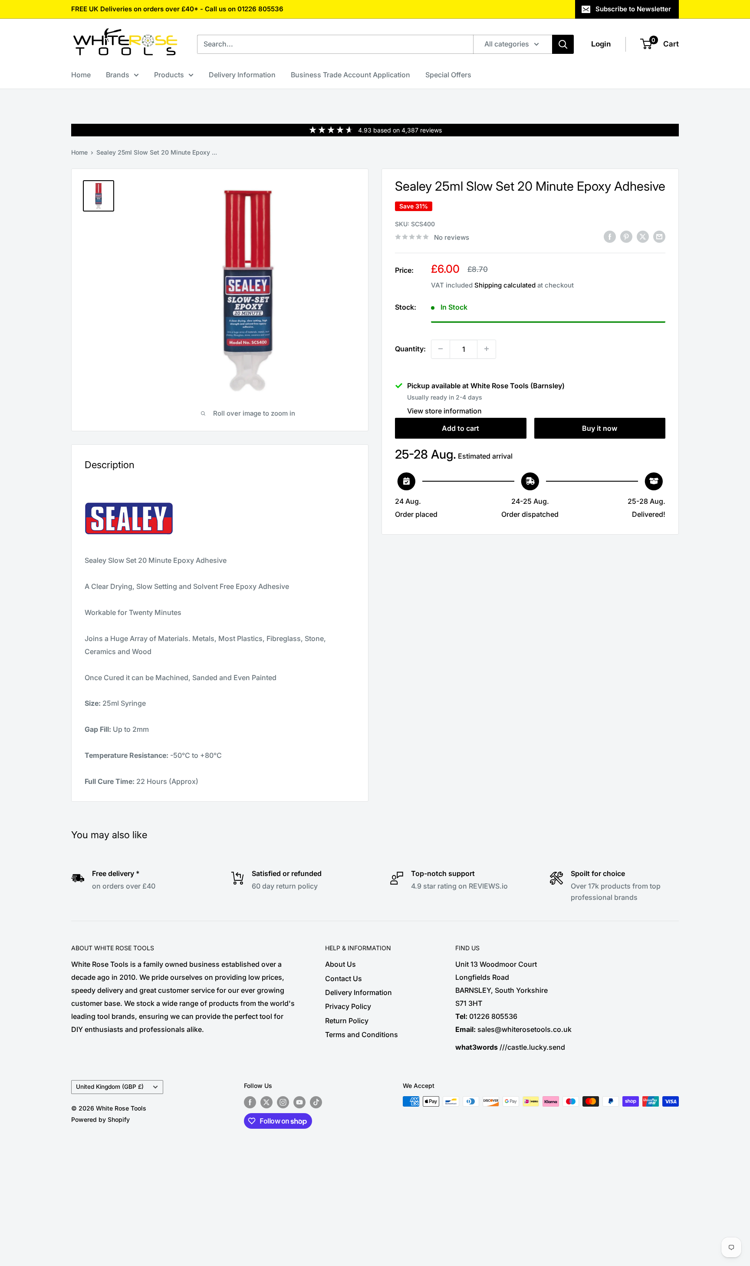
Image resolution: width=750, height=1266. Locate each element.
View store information (444, 410)
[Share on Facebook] (610, 236)
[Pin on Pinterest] (626, 236)
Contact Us (343, 978)
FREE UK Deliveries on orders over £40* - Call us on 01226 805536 (177, 9)
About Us (340, 964)
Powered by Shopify (100, 1119)
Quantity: (410, 348)
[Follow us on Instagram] (283, 1102)
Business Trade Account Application (350, 74)
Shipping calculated (505, 285)
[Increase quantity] (486, 349)
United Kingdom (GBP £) (110, 1086)
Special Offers (448, 74)
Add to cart (460, 427)
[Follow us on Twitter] (266, 1102)
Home (81, 74)
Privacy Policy (348, 1006)
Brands (117, 74)
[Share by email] (659, 236)
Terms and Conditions (361, 1034)
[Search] (563, 44)
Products (169, 74)
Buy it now (599, 427)
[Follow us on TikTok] (316, 1102)
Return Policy (346, 1020)
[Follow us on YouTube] (299, 1102)
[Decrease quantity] (440, 349)
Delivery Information (242, 74)
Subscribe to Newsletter (633, 9)
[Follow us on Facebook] (250, 1102)
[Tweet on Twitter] (643, 236)
